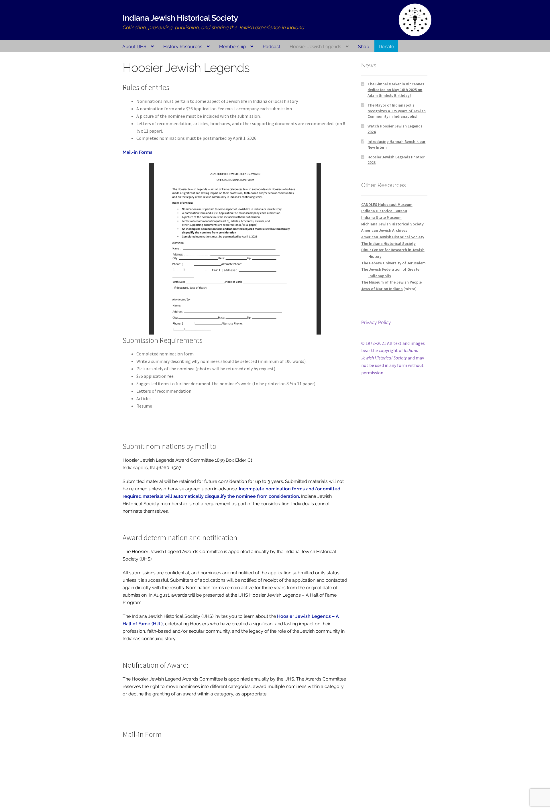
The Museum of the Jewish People (391, 282)
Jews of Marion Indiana (382, 288)
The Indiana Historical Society (388, 243)
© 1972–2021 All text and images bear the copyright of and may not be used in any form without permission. (393, 358)
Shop (363, 46)
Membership (232, 46)
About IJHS (134, 46)
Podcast (271, 46)
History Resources (182, 46)
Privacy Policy (376, 322)
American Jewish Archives (384, 230)
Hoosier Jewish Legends (315, 46)
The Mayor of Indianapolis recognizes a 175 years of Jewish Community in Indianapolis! (397, 111)
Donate (386, 46)
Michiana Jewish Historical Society (392, 224)
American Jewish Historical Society (392, 236)
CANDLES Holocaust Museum (386, 204)
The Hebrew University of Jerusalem (393, 263)
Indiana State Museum (381, 217)
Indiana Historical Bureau (384, 210)
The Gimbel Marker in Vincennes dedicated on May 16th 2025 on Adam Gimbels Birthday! (396, 89)
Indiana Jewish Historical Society (180, 18)
